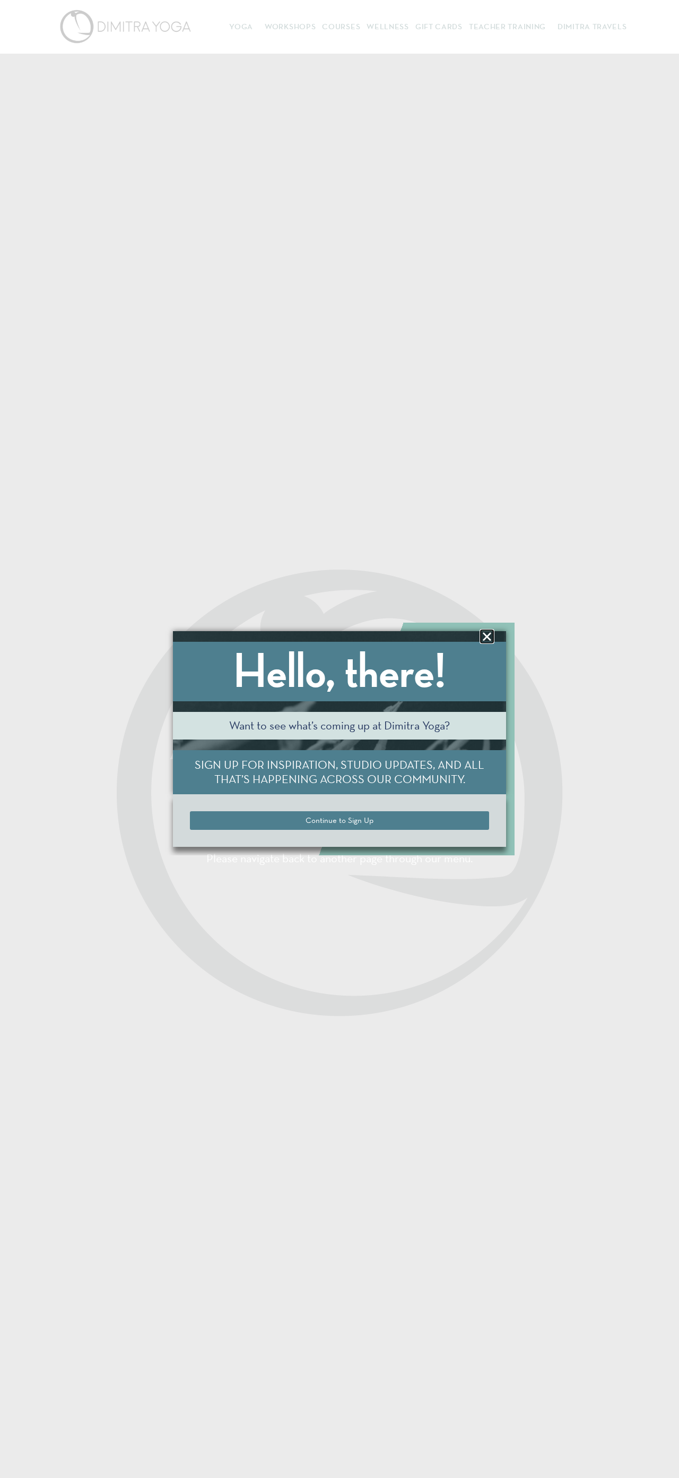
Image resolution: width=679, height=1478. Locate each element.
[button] (487, 636)
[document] (339, 739)
